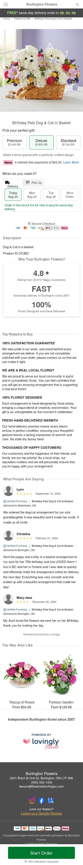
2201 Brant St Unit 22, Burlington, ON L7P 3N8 (41, 778)
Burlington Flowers (41, 4)
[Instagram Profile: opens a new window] (32, 800)
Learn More (71, 162)
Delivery (12, 185)
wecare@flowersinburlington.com (41, 786)
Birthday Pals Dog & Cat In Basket (52, 501)
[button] (74, 855)
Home (6, 18)
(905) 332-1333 (41, 782)
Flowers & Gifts (22, 18)
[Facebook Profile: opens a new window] (41, 800)
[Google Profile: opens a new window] (51, 800)
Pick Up (36, 182)
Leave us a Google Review (41, 813)
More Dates (70, 194)
